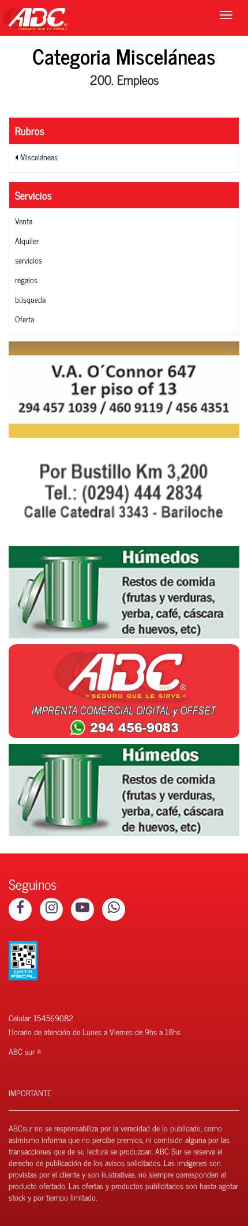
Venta (23, 220)
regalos (26, 279)
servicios (28, 259)
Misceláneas (38, 156)
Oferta (24, 318)
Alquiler (27, 240)
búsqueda (30, 299)
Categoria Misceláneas (124, 56)
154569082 (53, 1017)
